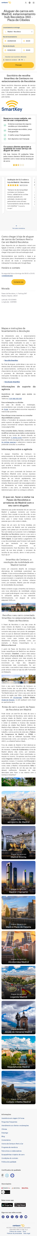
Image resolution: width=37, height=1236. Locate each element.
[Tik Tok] (16, 1216)
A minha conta (16, 437)
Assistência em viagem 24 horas (13, 1118)
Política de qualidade (9, 1162)
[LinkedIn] (21, 1216)
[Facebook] (7, 1216)
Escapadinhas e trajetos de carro (13, 1154)
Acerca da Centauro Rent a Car (12, 1144)
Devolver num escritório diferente (15, 57)
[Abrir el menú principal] (33, 3)
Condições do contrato (10, 1158)
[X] (12, 1216)
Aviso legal (26, 1233)
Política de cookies (15, 1231)
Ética (24, 1231)
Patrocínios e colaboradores (12, 1151)
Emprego (5, 1133)
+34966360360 (7, 276)
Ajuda (6, 409)
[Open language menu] (29, 2)
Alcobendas (17, 697)
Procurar (18, 65)
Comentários (6, 1140)
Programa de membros (10, 1147)
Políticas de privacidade (14, 1233)
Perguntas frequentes (9, 1122)
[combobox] (7, 32)
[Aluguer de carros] (6, 3)
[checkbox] (4, 57)
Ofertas (4, 1129)
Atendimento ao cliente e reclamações (15, 1125)
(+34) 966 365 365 (15, 398)
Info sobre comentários (19, 228)
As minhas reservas (9, 442)
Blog (3, 1136)
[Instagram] (3, 1216)
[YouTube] (25, 1216)
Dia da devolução (9, 46)
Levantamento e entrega (11, 27)
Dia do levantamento (10, 37)
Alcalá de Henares (8, 700)
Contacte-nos (18, 282)
